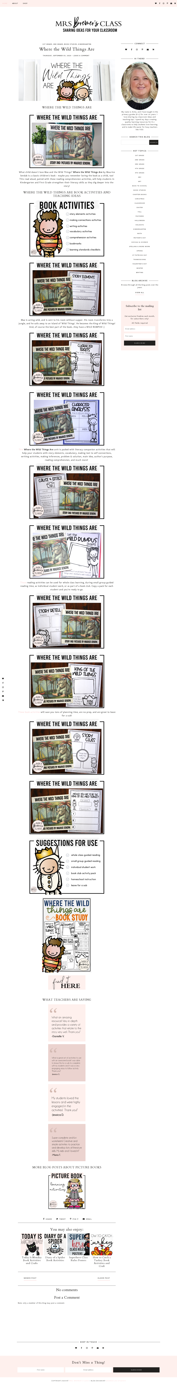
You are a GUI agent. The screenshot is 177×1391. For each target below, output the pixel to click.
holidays (140, 225)
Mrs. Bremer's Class (79, 1381)
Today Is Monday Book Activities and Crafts (32, 1260)
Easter (140, 207)
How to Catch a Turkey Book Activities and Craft (102, 1262)
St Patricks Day (139, 255)
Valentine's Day (140, 264)
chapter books (140, 194)
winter (140, 268)
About (15, 3)
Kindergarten (84, 44)
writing (139, 272)
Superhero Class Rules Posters (78, 1259)
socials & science (139, 242)
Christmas (139, 199)
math (139, 233)
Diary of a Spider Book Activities (55, 1259)
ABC (139, 177)
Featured (140, 216)
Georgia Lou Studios (116, 1381)
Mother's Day (140, 238)
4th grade (139, 168)
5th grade (139, 173)
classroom (140, 203)
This (21, 449)
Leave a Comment (81, 56)
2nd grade (58, 44)
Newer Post (30, 1278)
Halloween (140, 220)
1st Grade (47, 44)
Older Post (104, 1278)
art (139, 181)
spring (140, 251)
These (23, 582)
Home (4, 3)
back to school (139, 186)
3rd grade (139, 164)
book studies (70, 44)
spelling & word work (139, 246)
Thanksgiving (139, 259)
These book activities (29, 712)
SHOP (25, 3)
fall (140, 212)
